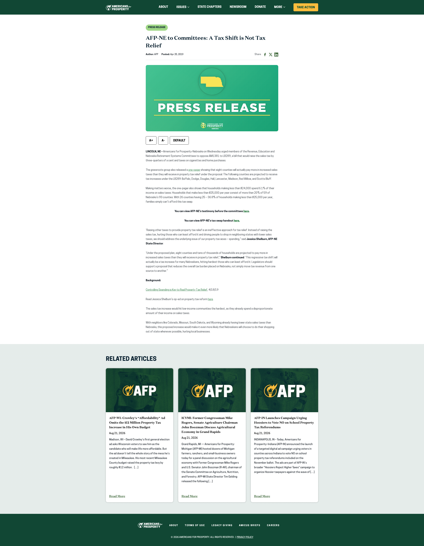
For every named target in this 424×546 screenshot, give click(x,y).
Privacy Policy (245, 537)
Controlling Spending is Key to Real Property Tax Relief (176, 290)
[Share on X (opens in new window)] (271, 55)
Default (179, 140)
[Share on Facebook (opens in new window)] (265, 55)
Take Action (307, 8)
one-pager (194, 170)
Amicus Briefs (249, 525)
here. (237, 221)
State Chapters (209, 7)
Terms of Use (195, 525)
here (246, 211)
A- (163, 140)
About (163, 7)
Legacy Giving (222, 525)
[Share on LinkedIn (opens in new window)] (276, 55)
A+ (151, 140)
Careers (273, 525)
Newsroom (238, 7)
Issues (181, 7)
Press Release (156, 27)
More (278, 7)
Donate (260, 7)
